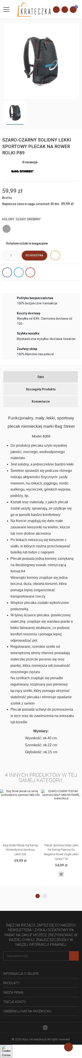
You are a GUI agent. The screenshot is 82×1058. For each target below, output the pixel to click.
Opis (40, 377)
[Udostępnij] (7, 272)
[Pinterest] (30, 272)
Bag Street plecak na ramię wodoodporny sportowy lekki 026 (20, 850)
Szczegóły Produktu (41, 389)
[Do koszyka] (11, 793)
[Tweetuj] (19, 272)
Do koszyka (34, 255)
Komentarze (41, 401)
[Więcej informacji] (20, 793)
